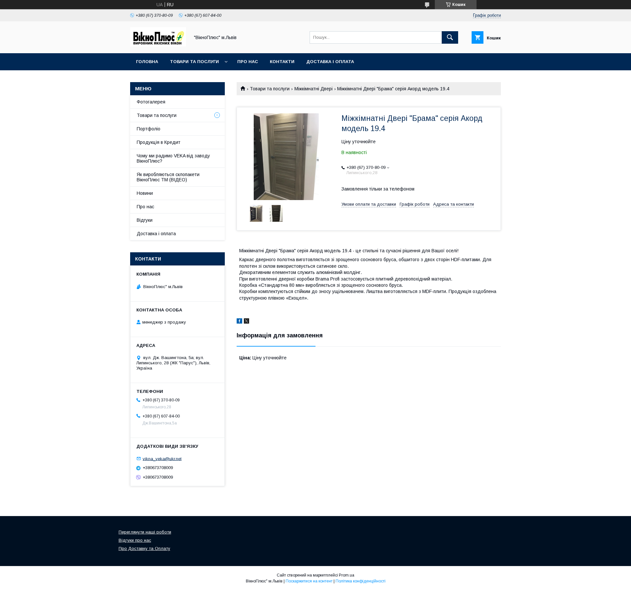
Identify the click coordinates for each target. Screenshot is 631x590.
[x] (246, 322)
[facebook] (239, 322)
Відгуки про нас (135, 540)
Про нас (247, 61)
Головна (147, 61)
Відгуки (144, 220)
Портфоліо (148, 128)
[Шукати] (450, 37)
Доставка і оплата (330, 61)
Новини (145, 193)
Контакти (282, 61)
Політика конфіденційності (361, 581)
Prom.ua (346, 575)
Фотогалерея (151, 101)
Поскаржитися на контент (309, 581)
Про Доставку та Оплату (144, 548)
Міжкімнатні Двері (313, 88)
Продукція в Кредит (158, 142)
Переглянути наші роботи (145, 532)
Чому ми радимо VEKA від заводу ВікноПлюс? (173, 158)
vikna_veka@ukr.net (162, 458)
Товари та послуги (194, 61)
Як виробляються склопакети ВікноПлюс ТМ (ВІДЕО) (168, 177)
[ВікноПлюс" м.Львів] (158, 44)
